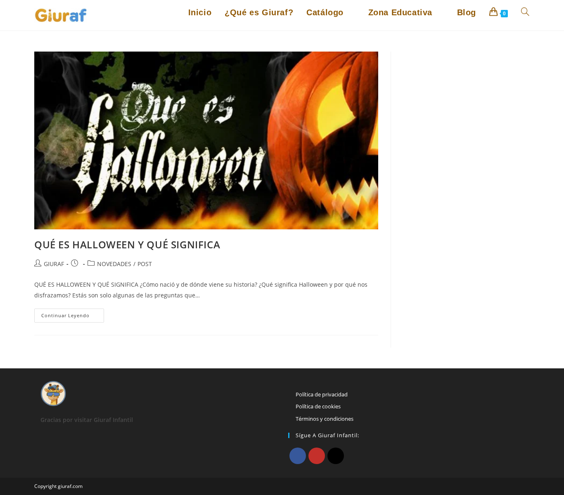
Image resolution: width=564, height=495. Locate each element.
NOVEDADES (114, 264)
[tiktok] (335, 456)
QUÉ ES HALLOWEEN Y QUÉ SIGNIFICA (127, 244)
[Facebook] (297, 456)
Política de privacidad (322, 394)
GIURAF (54, 264)
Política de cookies (318, 406)
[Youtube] (316, 456)
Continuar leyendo (72, 317)
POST (144, 264)
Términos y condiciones (324, 418)
